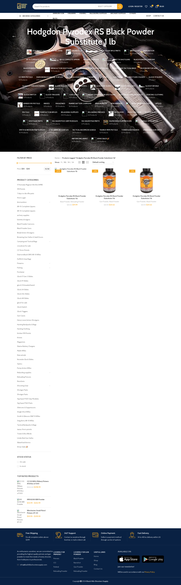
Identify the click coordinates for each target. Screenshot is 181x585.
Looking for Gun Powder (81, 553)
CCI (54, 563)
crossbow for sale (24, 246)
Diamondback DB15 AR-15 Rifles (29, 254)
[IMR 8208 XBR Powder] (21, 502)
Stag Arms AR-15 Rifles (25, 421)
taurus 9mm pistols (24, 429)
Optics (19, 364)
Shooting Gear (22, 386)
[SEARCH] (120, 6)
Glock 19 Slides (22, 281)
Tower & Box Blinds (24, 434)
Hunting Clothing (23, 329)
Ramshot (77, 563)
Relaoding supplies (24, 372)
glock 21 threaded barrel (26, 285)
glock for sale (22, 303)
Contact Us (98, 569)
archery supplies (23, 215)
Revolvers (21, 381)
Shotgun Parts (22, 390)
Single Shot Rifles (24, 412)
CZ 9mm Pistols (23, 250)
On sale (23, 462)
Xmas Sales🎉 (22, 447)
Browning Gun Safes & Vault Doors (30, 237)
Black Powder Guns (24, 228)
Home (57, 158)
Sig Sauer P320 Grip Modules (28, 399)
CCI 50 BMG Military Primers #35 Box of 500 (38, 482)
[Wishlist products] (146, 6)
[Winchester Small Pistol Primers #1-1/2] (21, 516)
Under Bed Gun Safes (25, 438)
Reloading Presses (24, 377)
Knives (19, 337)
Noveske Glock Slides (25, 359)
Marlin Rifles (21, 351)
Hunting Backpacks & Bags (26, 324)
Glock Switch (22, 307)
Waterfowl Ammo (24, 442)
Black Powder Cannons (25, 224)
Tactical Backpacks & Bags (26, 425)
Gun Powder (104, 202)
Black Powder (65, 202)
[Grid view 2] (79, 162)
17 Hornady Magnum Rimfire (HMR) (30, 185)
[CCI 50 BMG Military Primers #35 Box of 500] (21, 487)
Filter (47, 169)
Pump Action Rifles (24, 368)
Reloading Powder (77, 202)
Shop (96, 560)
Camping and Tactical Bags (27, 241)
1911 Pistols (21, 189)
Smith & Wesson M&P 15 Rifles (28, 416)
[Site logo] (23, 6)
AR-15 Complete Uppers (26, 206)
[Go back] (14, 36)
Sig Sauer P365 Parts (25, 403)
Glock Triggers (22, 311)
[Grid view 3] (83, 162)
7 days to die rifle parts (25, 193)
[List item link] (35, 564)
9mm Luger (21, 198)
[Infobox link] (34, 536)
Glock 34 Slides (23, 289)
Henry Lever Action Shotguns (28, 320)
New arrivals (21, 355)
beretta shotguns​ (23, 219)
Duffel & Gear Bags (24, 259)
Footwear (20, 272)
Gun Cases (21, 316)
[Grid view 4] (87, 162)
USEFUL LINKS (99, 552)
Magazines (21, 342)
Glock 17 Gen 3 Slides (25, 276)
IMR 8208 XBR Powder (36, 499)
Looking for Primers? (59, 553)
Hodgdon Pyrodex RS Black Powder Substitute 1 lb (72, 197)
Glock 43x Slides (23, 294)
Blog (95, 565)
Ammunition (22, 202)
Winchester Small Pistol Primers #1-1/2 (36, 511)
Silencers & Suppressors (26, 407)
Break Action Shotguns (25, 233)
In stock (23, 466)
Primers (56, 558)
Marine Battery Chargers (26, 346)
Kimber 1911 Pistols (24, 333)
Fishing (19, 268)
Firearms (20, 263)
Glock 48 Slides (23, 298)
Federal (56, 567)
